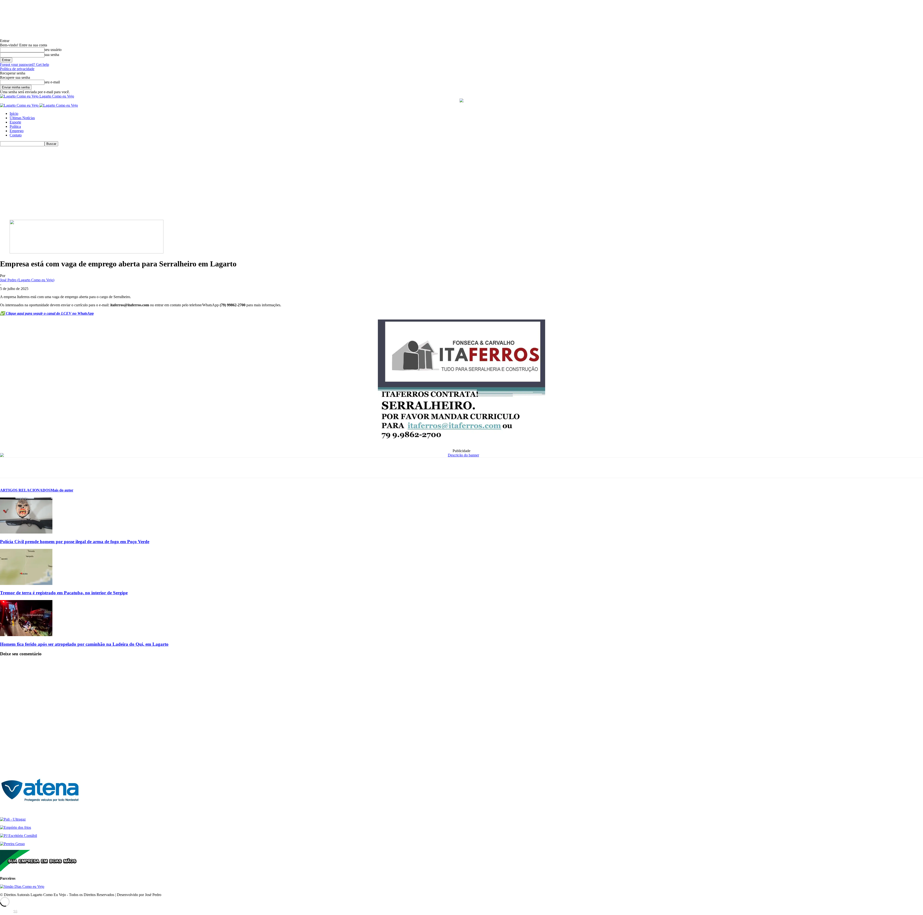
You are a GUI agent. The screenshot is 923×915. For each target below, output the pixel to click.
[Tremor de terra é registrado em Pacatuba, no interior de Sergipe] (26, 584)
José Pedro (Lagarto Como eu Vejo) (27, 280)
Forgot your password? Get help (24, 64)
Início (14, 113)
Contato (16, 135)
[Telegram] (60, 468)
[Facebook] (8, 468)
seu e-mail (52, 82)
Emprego (17, 131)
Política (15, 126)
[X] (25, 468)
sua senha (51, 55)
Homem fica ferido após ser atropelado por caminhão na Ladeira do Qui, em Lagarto (84, 644)
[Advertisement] (461, 182)
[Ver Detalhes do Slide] (86, 252)
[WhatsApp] (42, 468)
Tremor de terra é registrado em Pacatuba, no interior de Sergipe (64, 592)
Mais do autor (61, 490)
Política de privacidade (17, 69)
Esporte (15, 122)
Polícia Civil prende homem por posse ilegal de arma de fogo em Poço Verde (74, 541)
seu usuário (53, 50)
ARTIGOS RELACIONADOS (25, 490)
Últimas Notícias (22, 118)
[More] (77, 468)
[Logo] (19, 105)
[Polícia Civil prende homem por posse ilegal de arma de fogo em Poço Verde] (26, 532)
